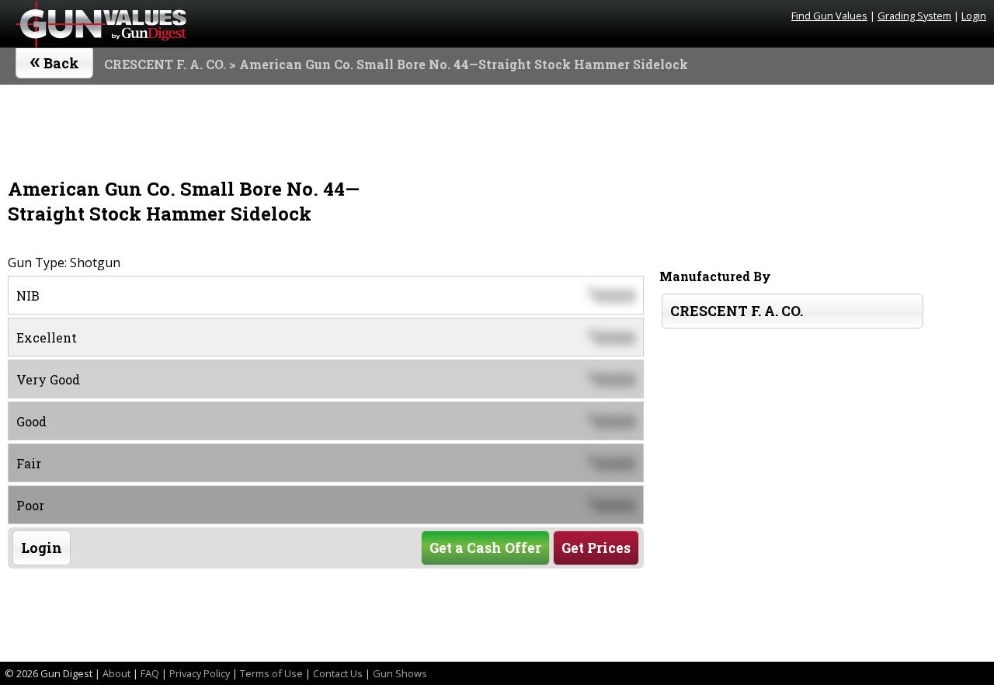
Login (973, 16)
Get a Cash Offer (485, 548)
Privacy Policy (199, 673)
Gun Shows (400, 673)
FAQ (150, 673)
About (116, 673)
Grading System (914, 16)
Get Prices (596, 548)
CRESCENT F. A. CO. (165, 64)
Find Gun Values (829, 16)
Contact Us (338, 673)
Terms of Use (271, 673)
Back (54, 60)
